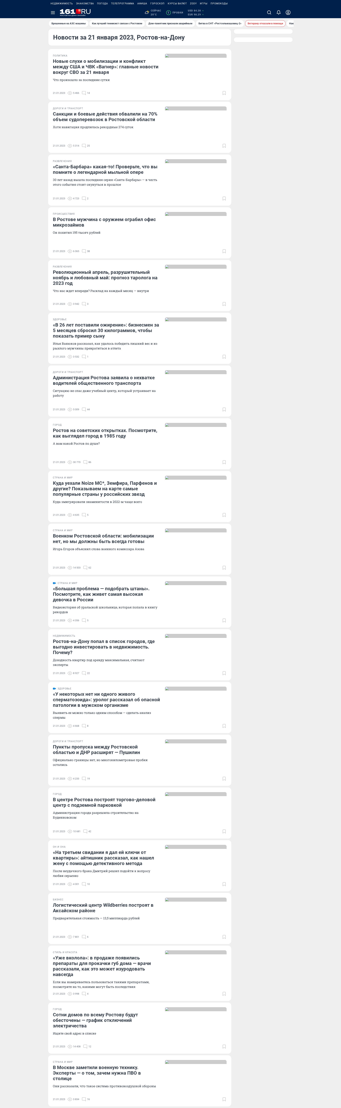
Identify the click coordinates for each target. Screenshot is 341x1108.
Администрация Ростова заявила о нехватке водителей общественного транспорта (104, 380)
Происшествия (64, 214)
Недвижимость (62, 3)
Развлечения (62, 161)
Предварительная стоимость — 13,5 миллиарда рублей (96, 918)
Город (57, 425)
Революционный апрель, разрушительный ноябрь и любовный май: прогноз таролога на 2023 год (105, 277)
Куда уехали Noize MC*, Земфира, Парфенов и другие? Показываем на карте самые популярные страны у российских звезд (105, 488)
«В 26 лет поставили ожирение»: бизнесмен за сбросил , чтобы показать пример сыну (106, 330)
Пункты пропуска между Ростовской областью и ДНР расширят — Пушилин (96, 749)
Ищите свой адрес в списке (74, 1033)
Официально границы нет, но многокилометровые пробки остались (100, 762)
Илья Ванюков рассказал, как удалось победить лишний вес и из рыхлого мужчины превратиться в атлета (105, 345)
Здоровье (60, 319)
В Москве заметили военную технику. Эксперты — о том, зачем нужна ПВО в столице (97, 1073)
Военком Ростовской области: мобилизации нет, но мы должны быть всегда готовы (103, 538)
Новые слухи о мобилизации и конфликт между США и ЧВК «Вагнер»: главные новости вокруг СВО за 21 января (105, 66)
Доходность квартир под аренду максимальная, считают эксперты (98, 662)
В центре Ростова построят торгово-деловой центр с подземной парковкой (104, 802)
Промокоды (219, 3)
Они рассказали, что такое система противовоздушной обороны (104, 1086)
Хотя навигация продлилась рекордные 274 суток (93, 127)
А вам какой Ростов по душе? (76, 443)
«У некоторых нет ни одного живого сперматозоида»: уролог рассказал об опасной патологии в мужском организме (106, 699)
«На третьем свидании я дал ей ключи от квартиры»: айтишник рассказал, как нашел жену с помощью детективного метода (103, 858)
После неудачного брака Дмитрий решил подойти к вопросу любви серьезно (101, 873)
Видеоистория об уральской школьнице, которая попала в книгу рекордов (105, 609)
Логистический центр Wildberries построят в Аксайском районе (103, 907)
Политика (60, 55)
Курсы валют (177, 3)
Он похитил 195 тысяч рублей (76, 232)
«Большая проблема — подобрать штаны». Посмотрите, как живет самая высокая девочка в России (101, 594)
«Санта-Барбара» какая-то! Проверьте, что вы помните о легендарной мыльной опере (105, 169)
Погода (102, 3)
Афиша (142, 3)
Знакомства (85, 3)
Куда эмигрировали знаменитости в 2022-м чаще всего (97, 502)
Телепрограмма (122, 3)
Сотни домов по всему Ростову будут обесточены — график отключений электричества (95, 1020)
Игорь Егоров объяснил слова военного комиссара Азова (98, 549)
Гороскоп (157, 3)
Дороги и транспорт (68, 108)
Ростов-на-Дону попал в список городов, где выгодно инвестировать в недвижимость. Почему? (104, 647)
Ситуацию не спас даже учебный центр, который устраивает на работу (104, 393)
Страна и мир (63, 477)
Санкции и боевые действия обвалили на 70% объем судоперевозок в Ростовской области (105, 116)
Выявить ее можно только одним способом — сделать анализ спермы (102, 715)
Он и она (59, 846)
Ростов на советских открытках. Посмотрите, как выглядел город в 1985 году (105, 433)
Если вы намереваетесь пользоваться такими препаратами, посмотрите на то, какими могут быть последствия (101, 984)
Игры (203, 3)
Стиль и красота (65, 952)
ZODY (193, 3)
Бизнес (58, 899)
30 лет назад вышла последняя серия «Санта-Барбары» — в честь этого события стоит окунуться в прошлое (105, 182)
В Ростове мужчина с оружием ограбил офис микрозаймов (104, 222)
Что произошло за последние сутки (81, 80)
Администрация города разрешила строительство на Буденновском (96, 815)
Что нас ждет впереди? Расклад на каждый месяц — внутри (101, 291)
